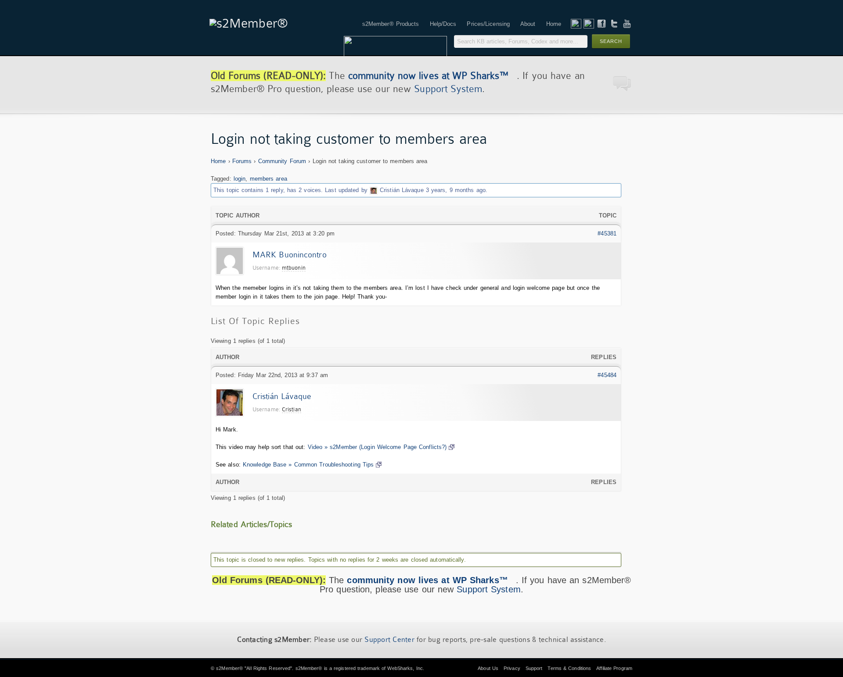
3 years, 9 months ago (456, 190)
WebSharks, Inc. (405, 668)
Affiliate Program (614, 668)
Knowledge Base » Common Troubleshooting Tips (308, 464)
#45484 (607, 375)
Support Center (389, 639)
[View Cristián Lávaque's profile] (374, 190)
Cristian (291, 409)
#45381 (607, 233)
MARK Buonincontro (289, 254)
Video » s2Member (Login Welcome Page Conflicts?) (377, 447)
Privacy (512, 668)
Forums (242, 161)
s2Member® (229, 668)
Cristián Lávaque (402, 190)
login (240, 178)
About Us (488, 668)
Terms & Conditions (569, 668)
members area (268, 178)
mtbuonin (294, 267)
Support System (448, 88)
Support (534, 668)
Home (218, 161)
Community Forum (282, 161)
